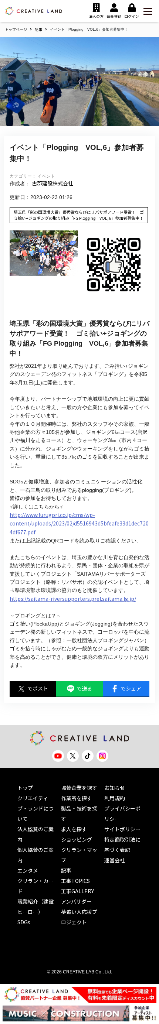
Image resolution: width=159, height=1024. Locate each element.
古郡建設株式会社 (52, 183)
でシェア (131, 688)
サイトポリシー (122, 829)
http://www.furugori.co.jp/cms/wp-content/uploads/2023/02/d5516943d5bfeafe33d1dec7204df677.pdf (79, 523)
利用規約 (114, 798)
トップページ (16, 29)
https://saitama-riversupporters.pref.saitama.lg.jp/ (73, 598)
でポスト (37, 688)
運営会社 (114, 860)
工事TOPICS (75, 880)
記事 (38, 29)
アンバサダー (76, 901)
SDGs (23, 922)
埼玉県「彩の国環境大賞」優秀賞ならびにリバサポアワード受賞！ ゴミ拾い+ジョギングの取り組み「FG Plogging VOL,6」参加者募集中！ (79, 215)
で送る (84, 688)
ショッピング (76, 839)
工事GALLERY (77, 891)
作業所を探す (76, 798)
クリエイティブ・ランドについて (35, 808)
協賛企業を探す (79, 787)
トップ (25, 787)
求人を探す (74, 829)
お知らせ (114, 787)
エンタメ (27, 870)
